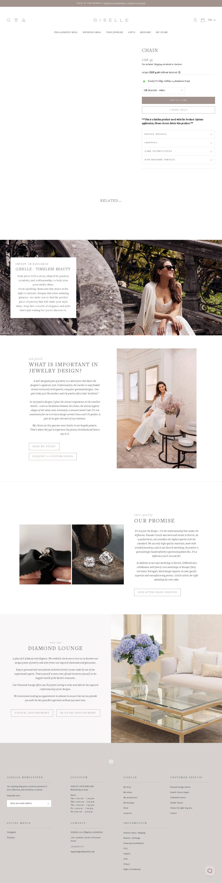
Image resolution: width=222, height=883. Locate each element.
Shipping (158, 64)
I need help (178, 110)
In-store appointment (78, 713)
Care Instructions (158, 151)
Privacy (126, 864)
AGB (125, 859)
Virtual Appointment (32, 713)
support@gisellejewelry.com (83, 852)
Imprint (126, 854)
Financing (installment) (133, 843)
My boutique (128, 803)
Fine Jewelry (114, 32)
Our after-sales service (157, 592)
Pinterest (11, 838)
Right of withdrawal (132, 869)
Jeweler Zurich (176, 803)
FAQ (125, 849)
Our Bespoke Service (160, 159)
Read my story (44, 446)
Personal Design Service (180, 787)
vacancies (127, 813)
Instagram (11, 832)
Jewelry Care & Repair (179, 792)
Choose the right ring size (181, 808)
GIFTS (131, 32)
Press (125, 808)
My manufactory (130, 798)
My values (127, 792)
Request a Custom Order (53, 456)
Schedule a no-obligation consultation (87, 832)
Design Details (156, 134)
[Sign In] (48, 803)
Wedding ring (92, 32)
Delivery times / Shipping (134, 833)
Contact (173, 813)
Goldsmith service (178, 798)
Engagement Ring (66, 32)
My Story (162, 32)
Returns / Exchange (131, 838)
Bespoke (145, 32)
